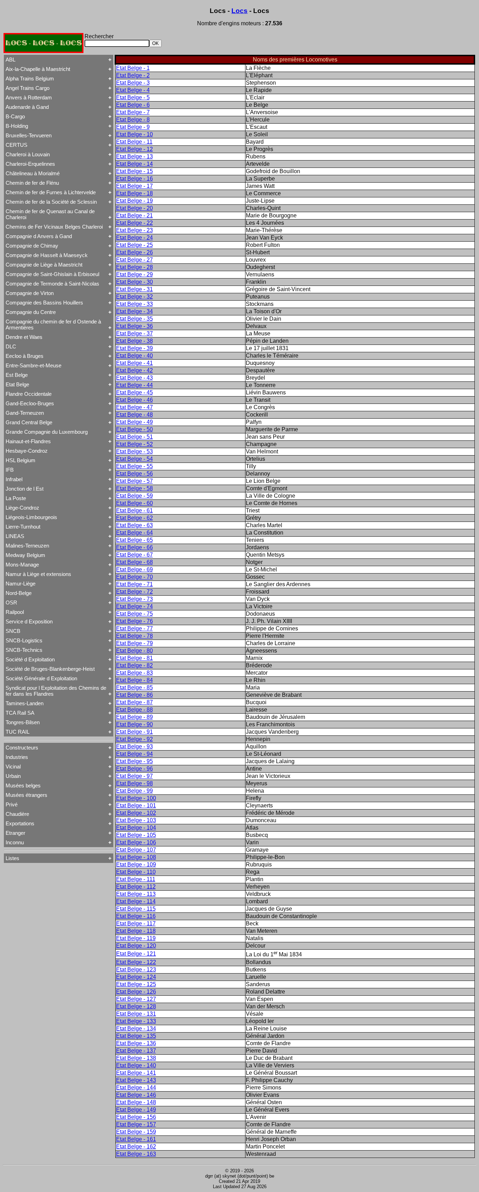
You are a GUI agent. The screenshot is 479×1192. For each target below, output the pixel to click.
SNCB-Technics (24, 650)
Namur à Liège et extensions (38, 574)
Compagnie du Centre (31, 312)
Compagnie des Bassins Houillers (44, 303)
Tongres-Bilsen (23, 722)
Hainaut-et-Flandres (28, 441)
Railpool (15, 612)
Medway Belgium (25, 555)
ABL (10, 60)
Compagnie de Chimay (32, 246)
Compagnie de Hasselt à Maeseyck (47, 255)
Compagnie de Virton (30, 293)
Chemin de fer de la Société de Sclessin (51, 202)
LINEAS (15, 536)
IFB (10, 470)
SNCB (13, 631)
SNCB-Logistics (24, 640)
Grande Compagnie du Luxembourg (47, 432)
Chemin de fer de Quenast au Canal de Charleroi (50, 214)
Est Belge (17, 375)
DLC (11, 346)
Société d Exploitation (30, 659)
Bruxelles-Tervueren (29, 135)
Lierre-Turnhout (23, 527)
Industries (17, 757)
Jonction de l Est (24, 489)
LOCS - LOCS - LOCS (43, 43)
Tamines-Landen (24, 703)
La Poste (16, 498)
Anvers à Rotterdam (29, 97)
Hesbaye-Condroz (27, 451)
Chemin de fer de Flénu (32, 183)
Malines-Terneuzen (27, 546)
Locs (239, 10)
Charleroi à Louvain (28, 154)
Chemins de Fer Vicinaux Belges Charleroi (54, 227)
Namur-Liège (20, 584)
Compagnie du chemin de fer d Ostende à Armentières (53, 324)
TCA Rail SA (20, 713)
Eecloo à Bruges (24, 356)
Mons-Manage (22, 565)
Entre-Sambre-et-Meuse (33, 365)
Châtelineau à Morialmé (33, 173)
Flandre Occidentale (29, 394)
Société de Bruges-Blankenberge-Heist (50, 669)
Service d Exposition (29, 621)
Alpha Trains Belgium (30, 78)
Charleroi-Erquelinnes (30, 164)
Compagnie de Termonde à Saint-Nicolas (52, 284)
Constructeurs (22, 748)
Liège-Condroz (22, 508)
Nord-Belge (19, 593)
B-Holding (17, 126)
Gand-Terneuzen (25, 413)
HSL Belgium (20, 460)
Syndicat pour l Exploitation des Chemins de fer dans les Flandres (56, 691)
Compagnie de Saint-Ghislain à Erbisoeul (52, 274)
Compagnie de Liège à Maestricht (44, 265)
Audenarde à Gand (27, 107)
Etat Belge (17, 384)
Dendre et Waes (24, 337)
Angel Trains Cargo (27, 88)
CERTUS (16, 145)
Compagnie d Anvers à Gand (39, 236)
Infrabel (14, 479)
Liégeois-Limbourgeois (31, 517)
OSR (11, 602)
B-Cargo (15, 116)
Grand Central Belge (29, 422)
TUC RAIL (17, 732)
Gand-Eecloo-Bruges (30, 403)
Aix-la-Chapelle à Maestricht (38, 69)
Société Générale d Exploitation (41, 678)
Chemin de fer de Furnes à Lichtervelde (51, 192)
